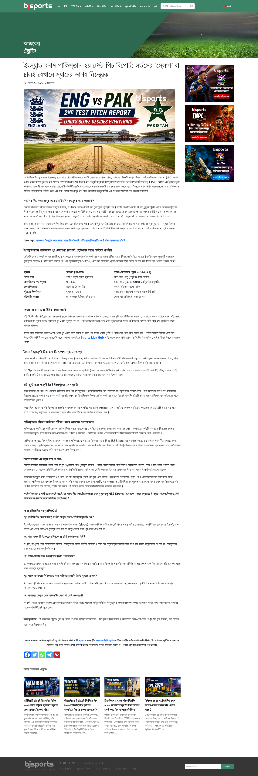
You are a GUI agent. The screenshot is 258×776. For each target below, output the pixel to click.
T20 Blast (76, 6)
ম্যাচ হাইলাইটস (130, 6)
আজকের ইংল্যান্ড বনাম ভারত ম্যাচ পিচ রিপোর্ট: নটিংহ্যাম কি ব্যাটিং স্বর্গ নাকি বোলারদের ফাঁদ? (80, 240)
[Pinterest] (56, 655)
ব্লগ (155, 6)
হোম (58, 6)
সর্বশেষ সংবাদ (145, 6)
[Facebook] (27, 655)
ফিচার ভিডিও (101, 6)
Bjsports (81, 640)
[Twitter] (34, 655)
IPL (66, 6)
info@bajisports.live (94, 762)
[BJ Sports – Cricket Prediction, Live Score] (38, 6)
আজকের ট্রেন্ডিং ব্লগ (104, 640)
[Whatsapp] (42, 655)
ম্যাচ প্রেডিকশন (115, 6)
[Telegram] (49, 655)
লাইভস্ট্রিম (89, 6)
